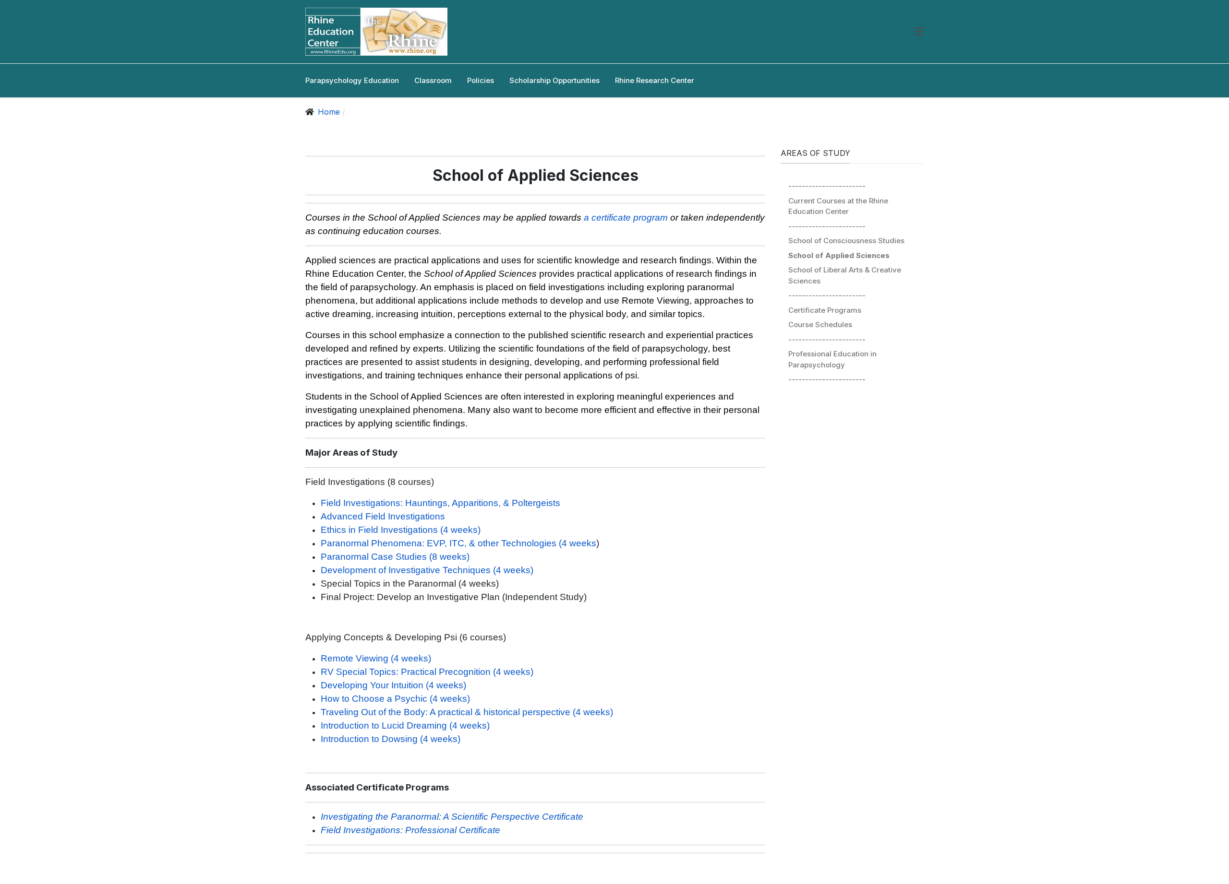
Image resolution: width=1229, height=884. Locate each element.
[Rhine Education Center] (376, 32)
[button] (919, 31)
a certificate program (626, 217)
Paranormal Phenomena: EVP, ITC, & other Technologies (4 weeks (458, 543)
